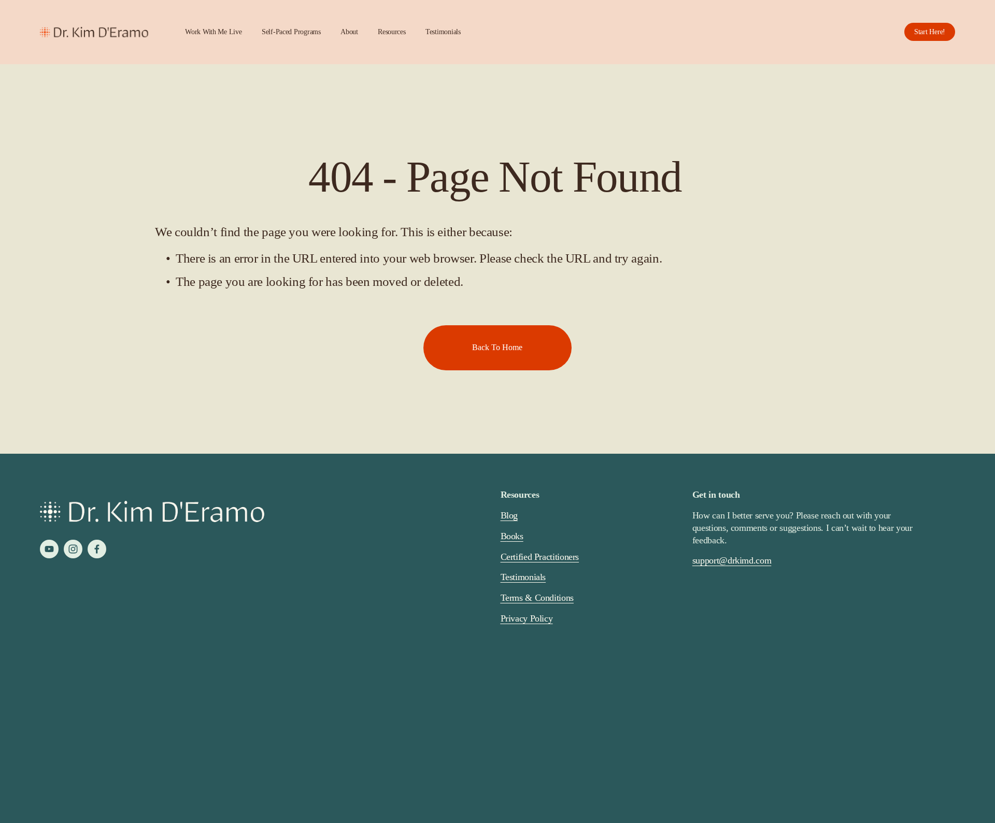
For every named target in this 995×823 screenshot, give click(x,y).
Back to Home (497, 347)
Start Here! (929, 32)
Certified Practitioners (540, 557)
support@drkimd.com (731, 560)
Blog (509, 515)
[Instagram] (73, 549)
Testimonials (443, 32)
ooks (514, 536)
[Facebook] (97, 549)
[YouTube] (49, 549)
